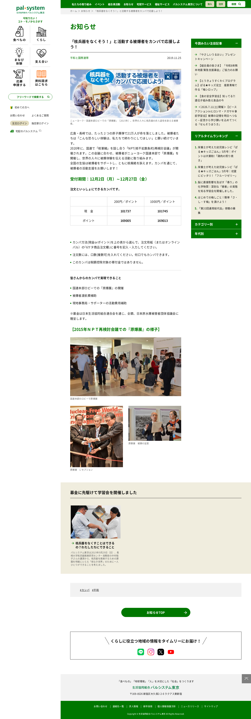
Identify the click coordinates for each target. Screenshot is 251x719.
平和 (96, 590)
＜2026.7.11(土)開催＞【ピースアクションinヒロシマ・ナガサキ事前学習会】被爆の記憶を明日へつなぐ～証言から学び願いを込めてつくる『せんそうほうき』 (216, 115)
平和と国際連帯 (79, 58)
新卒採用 (148, 706)
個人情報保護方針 (166, 706)
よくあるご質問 (40, 115)
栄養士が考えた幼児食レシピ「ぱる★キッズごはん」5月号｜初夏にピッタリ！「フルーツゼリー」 (218, 171)
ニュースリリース (190, 706)
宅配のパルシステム (27, 131)
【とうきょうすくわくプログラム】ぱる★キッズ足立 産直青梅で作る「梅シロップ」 (216, 85)
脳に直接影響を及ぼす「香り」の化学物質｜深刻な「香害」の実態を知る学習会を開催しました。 (218, 186)
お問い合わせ (17, 115)
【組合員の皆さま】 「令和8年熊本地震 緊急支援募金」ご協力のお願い (216, 70)
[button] (216, 43)
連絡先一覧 (118, 706)
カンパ (85, 590)
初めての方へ (22, 107)
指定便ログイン (40, 123)
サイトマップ (211, 706)
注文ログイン (19, 123)
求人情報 (133, 706)
